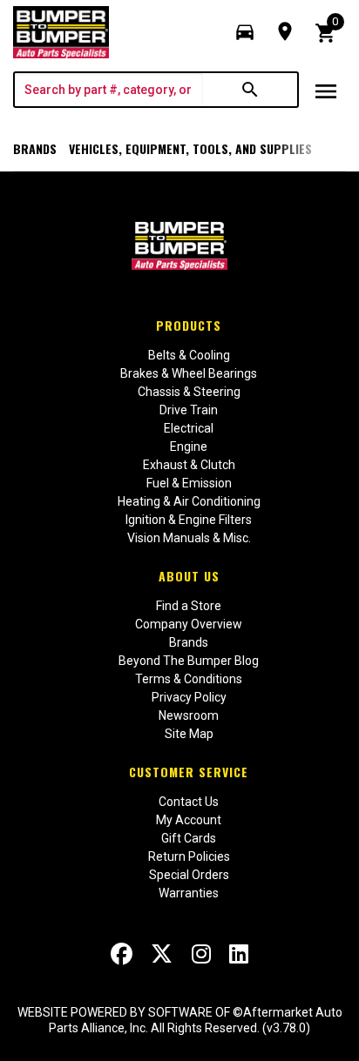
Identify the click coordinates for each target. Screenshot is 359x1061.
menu (326, 91)
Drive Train (188, 410)
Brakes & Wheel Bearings (188, 373)
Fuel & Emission (189, 483)
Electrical (188, 428)
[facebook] (121, 953)
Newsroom (189, 715)
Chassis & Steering (189, 392)
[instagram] (201, 953)
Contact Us (189, 802)
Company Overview (188, 624)
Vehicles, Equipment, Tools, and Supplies (190, 148)
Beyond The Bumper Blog (189, 661)
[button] (245, 32)
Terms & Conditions (188, 679)
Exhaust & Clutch (189, 465)
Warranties (189, 893)
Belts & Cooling (189, 355)
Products (188, 325)
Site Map (189, 734)
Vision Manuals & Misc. (189, 538)
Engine (188, 446)
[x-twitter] (162, 953)
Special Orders (189, 875)
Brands (35, 148)
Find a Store (188, 606)
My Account (188, 820)
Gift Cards (188, 838)
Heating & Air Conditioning (189, 501)
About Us (189, 576)
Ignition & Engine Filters (188, 520)
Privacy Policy (189, 697)
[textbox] (109, 89)
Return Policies (189, 856)
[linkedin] (238, 953)
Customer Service (188, 771)
